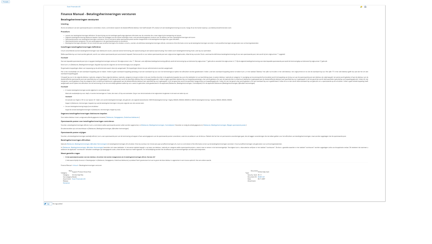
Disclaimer (66, 183)
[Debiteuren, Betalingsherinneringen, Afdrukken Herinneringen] (86, 144)
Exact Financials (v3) (73, 7)
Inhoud (75, 165)
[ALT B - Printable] (365, 7)
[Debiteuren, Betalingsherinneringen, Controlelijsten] (157, 125)
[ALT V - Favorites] (361, 7)
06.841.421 (261, 177)
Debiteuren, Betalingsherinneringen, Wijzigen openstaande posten (225, 125)
